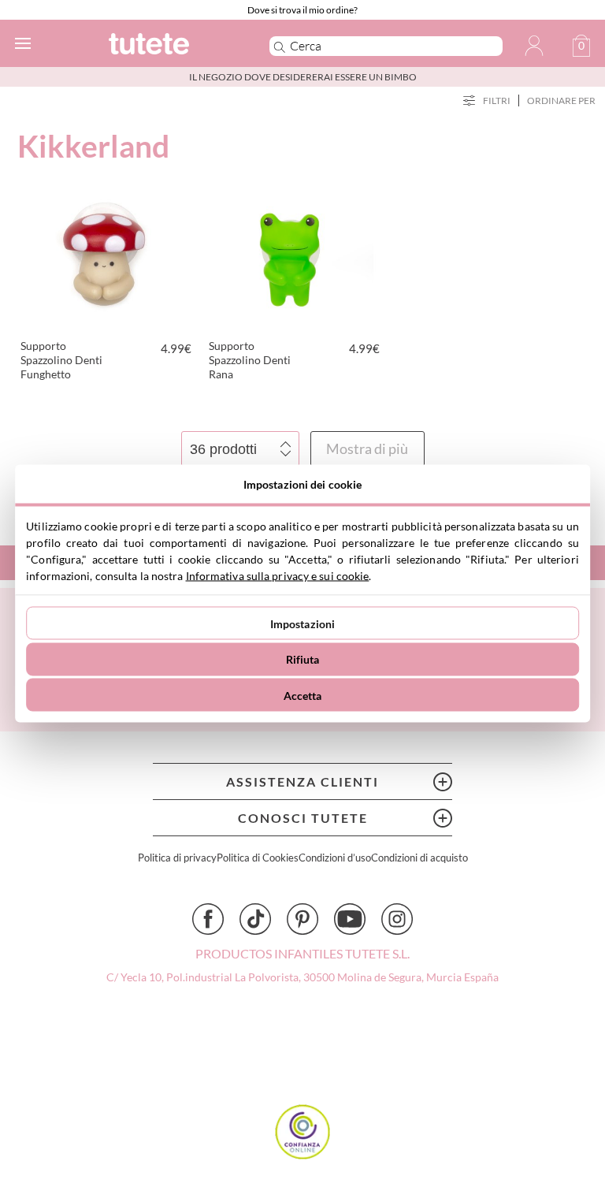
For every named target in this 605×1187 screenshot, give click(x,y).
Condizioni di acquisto (419, 858)
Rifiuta (303, 659)
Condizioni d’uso (335, 858)
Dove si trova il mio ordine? (302, 10)
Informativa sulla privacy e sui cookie (277, 575)
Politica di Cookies (258, 858)
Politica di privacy (177, 858)
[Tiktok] (255, 919)
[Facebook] (208, 919)
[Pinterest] (302, 919)
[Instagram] (397, 919)
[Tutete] (167, 46)
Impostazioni (303, 623)
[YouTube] (350, 919)
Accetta (303, 694)
